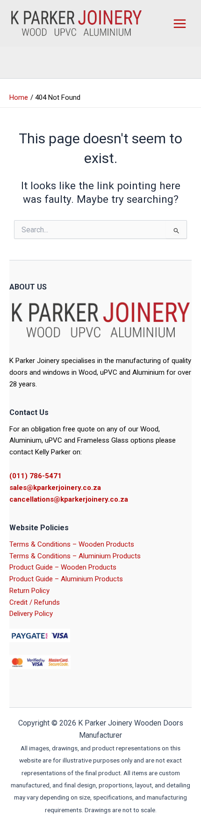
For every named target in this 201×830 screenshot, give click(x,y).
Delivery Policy (31, 613)
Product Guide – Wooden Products (62, 567)
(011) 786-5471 (35, 476)
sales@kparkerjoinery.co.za (55, 487)
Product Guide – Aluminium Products (66, 579)
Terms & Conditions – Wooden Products (71, 544)
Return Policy (29, 590)
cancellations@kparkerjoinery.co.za (68, 499)
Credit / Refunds (34, 602)
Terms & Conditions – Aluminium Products (75, 556)
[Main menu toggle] (179, 23)
